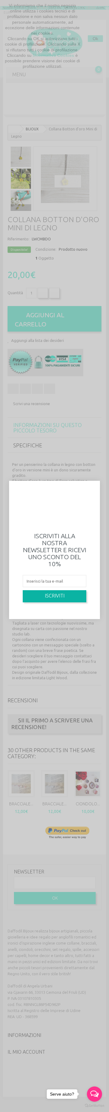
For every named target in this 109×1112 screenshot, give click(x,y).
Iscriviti (54, 595)
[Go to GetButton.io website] (94, 1106)
